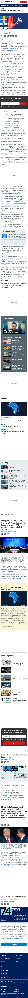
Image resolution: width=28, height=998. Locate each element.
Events (2, 964)
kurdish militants (5, 287)
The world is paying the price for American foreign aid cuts (18, 349)
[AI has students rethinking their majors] (4, 471)
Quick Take (5, 335)
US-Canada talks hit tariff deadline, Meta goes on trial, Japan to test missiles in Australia (18, 481)
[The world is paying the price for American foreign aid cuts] (7, 347)
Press (17, 961)
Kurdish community (21, 263)
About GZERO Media (18, 670)
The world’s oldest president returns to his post (13, 898)
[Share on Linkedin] (10, 36)
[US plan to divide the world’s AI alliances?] (7, 354)
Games (14, 660)
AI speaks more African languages (11, 420)
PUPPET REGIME (22, 5)
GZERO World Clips (17, 346)
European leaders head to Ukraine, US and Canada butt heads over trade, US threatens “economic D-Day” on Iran (16, 237)
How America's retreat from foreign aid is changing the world (18, 369)
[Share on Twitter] (8, 36)
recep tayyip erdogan (21, 283)
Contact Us (18, 958)
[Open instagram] (21, 982)
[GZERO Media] (10, 2)
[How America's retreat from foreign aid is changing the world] (7, 367)
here (12, 626)
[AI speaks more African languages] (14, 408)
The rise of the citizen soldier (16, 466)
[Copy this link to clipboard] (13, 36)
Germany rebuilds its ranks (9, 426)
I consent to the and (12, 106)
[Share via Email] (16, 36)
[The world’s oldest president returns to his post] (14, 914)
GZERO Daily (4, 973)
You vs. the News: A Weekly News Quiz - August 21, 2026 (18, 663)
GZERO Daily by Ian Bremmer (5, 977)
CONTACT (19, 956)
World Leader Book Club (17, 342)
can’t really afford (5, 214)
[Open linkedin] (15, 982)
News (2, 8)
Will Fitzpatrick (5, 759)
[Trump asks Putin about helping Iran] (6, 692)
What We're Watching (17, 675)
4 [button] (15, 243)
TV (7, 5)
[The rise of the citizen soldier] (4, 466)
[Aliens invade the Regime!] (6, 685)
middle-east (15, 285)
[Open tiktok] (24, 982)
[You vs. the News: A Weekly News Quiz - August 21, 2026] (6, 662)
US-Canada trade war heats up (12, 337)
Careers (3, 966)
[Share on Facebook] (5, 36)
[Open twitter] (9, 982)
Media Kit (3, 961)
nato (2, 283)
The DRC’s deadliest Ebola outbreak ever (19, 701)
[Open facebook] (18, 982)
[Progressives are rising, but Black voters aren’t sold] (4, 476)
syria (20, 285)
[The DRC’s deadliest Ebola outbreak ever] (6, 700)
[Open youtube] (12, 982)
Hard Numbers (16, 698)
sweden (10, 285)
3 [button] (14, 243)
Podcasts (16, 5)
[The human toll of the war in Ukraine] (7, 360)
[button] (23, 2)
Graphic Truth (5, 424)
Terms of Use (19, 106)
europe (6, 285)
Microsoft (15, 585)
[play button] (14, 327)
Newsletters (3, 5)
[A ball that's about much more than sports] (14, 772)
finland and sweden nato (10, 283)
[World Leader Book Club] (7, 341)
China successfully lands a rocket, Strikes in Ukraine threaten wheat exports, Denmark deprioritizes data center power (20, 679)
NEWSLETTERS (6, 970)
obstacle (10, 50)
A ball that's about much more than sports (14, 756)
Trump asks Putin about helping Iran (19, 693)
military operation (15, 206)
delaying (9, 71)
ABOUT (3, 956)
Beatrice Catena (5, 32)
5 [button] (16, 243)
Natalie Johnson (5, 820)
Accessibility (16, 989)
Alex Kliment (4, 531)
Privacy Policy (12, 106)
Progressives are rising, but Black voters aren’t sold (17, 476)
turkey (11, 287)
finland (3, 285)
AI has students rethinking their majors (17, 471)
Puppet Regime (16, 340)
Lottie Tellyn (10, 531)
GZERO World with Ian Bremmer (17, 366)
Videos (11, 5)
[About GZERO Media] (6, 670)
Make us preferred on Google (9, 39)
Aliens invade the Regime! (20, 686)
